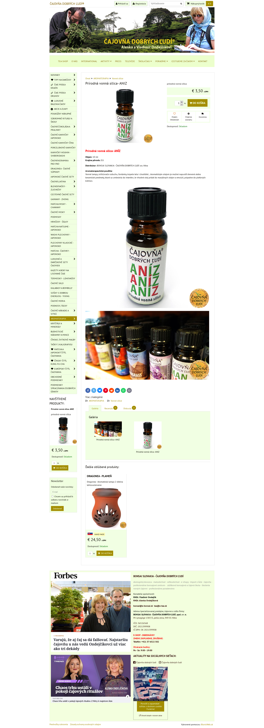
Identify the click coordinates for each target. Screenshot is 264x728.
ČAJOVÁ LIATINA (58, 181)
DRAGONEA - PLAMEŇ (99, 476)
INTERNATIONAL (89, 61)
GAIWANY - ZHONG (60, 199)
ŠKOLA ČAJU (144, 61)
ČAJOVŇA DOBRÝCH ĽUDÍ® (67, 4)
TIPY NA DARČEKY (62, 79)
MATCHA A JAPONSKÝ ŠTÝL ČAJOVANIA (58, 352)
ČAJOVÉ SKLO (57, 283)
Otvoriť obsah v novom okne (151, 715)
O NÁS (75, 61)
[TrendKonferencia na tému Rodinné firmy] (91, 702)
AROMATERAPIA (96, 400)
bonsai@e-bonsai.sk (143, 605)
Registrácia (140, 3)
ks (94, 553)
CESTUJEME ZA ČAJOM (182, 61)
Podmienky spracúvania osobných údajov (63, 388)
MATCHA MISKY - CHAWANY (59, 206)
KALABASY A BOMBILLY (61, 288)
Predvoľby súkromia (59, 724)
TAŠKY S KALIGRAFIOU (61, 344)
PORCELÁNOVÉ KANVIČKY (63, 147)
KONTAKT (202, 61)
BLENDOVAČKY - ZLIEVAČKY (58, 188)
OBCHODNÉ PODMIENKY (57, 378)
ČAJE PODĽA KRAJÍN (58, 86)
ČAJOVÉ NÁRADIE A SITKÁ (60, 312)
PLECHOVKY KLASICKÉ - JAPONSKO (62, 244)
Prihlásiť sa (122, 3)
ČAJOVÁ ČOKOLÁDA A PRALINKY (60, 128)
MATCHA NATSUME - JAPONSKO (60, 228)
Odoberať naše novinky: (62, 486)
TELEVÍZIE (130, 61)
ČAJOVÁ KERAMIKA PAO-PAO (59, 162)
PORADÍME (160, 61)
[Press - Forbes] (91, 651)
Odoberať (57, 508)
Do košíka (198, 103)
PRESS (118, 61)
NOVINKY (55, 75)
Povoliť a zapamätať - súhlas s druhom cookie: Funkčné (150, 706)
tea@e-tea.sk (160, 605)
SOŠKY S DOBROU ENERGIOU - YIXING (60, 294)
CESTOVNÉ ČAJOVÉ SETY (62, 194)
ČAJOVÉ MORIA (58, 301)
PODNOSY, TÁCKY (59, 305)
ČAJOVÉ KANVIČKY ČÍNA (62, 142)
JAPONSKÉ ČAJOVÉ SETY (62, 176)
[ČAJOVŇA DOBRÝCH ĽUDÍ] (132, 52)
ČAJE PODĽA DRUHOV (58, 94)
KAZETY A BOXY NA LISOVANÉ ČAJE (60, 272)
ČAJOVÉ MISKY (58, 212)
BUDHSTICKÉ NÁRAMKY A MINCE (60, 333)
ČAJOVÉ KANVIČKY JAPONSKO (59, 136)
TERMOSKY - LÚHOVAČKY (63, 278)
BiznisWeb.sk (207, 724)
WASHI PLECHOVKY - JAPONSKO (61, 236)
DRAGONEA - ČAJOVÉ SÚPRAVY (60, 170)
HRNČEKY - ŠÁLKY (59, 221)
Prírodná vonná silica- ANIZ (62, 409)
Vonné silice (116, 400)
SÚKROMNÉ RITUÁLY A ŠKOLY (61, 120)
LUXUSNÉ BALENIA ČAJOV (58, 102)
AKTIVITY (105, 61)
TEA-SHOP (63, 61)
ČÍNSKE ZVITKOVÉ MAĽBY (63, 339)
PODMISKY (56, 217)
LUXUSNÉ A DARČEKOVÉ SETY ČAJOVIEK (59, 262)
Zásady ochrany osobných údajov (85, 724)
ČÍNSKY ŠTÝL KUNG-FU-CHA (59, 362)
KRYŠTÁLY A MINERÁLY (56, 325)
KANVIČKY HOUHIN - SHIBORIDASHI (61, 154)
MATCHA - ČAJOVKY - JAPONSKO (60, 252)
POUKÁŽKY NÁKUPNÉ (61, 113)
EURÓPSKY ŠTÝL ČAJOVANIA (60, 370)
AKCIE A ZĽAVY (61, 108)
